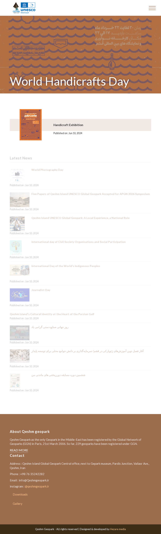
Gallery (17, 503)
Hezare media (118, 529)
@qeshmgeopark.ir (37, 486)
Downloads (20, 494)
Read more (19, 450)
